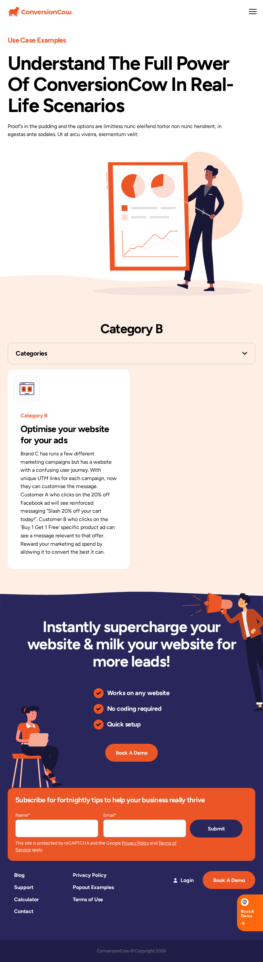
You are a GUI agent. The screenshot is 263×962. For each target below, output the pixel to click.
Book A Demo (132, 753)
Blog (19, 875)
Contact (23, 911)
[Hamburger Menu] (253, 11)
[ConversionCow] (40, 11)
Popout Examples (93, 887)
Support (23, 887)
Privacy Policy (135, 843)
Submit (216, 829)
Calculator (26, 899)
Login (187, 880)
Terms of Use (88, 899)
